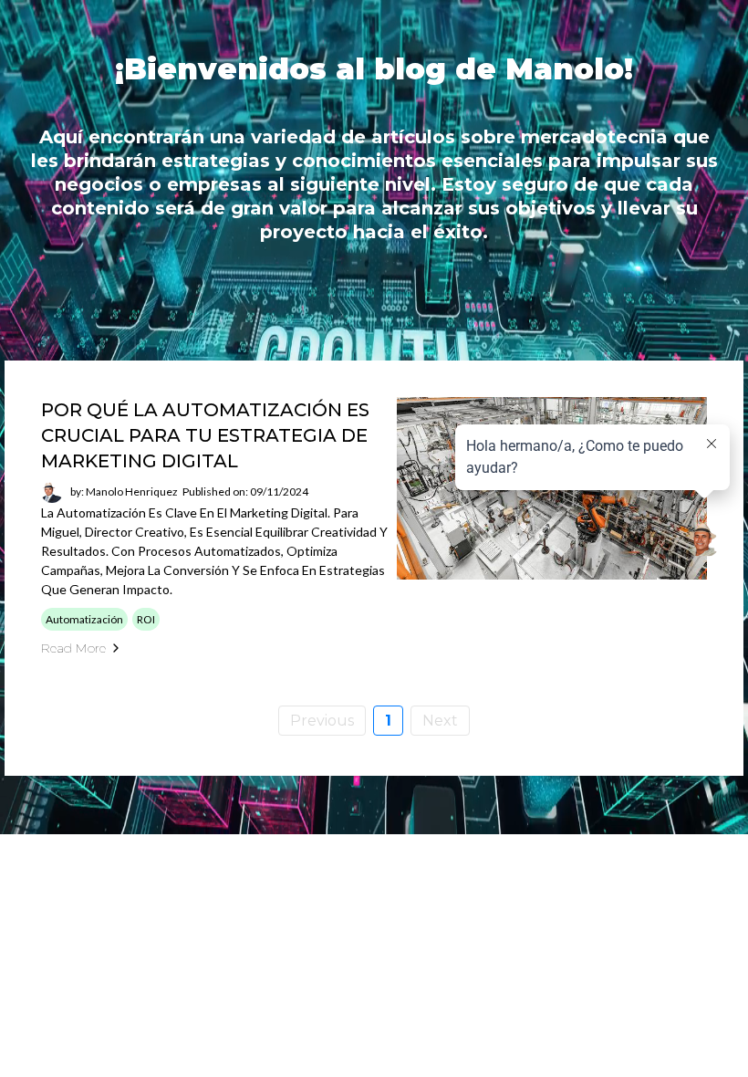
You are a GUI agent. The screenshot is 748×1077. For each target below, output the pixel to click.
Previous (322, 720)
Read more (73, 648)
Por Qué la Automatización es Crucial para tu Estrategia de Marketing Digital (205, 435)
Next (440, 720)
